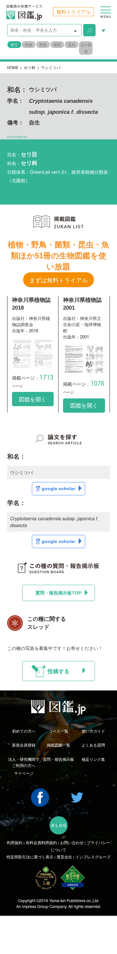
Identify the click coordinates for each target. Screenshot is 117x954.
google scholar (58, 488)
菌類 (57, 44)
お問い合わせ (72, 842)
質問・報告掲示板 (58, 759)
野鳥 (42, 44)
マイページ (23, 773)
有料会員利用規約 (41, 842)
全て (14, 44)
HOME (13, 67)
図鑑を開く (32, 399)
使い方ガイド (93, 731)
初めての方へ (23, 731)
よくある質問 (93, 745)
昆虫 (71, 44)
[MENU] (105, 7)
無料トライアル (74, 11)
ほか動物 (86, 48)
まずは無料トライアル (58, 280)
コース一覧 (58, 731)
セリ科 (29, 67)
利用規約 (14, 842)
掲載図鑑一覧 (58, 745)
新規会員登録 (23, 745)
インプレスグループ (92, 857)
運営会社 (64, 857)
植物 (28, 44)
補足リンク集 (93, 759)
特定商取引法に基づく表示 (29, 857)
